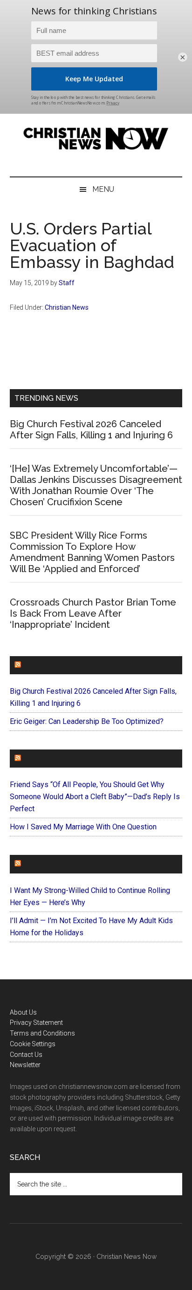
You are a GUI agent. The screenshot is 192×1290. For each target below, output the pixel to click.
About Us (23, 1012)
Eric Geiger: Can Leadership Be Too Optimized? (87, 721)
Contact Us (26, 1054)
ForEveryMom (52, 864)
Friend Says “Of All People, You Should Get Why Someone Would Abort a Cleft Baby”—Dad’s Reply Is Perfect (95, 796)
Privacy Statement (36, 1022)
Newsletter (25, 1064)
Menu (103, 189)
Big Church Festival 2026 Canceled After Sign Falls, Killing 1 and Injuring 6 (91, 429)
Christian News (67, 307)
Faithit (37, 758)
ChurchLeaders (56, 665)
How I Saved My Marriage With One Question (83, 826)
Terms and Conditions (42, 1033)
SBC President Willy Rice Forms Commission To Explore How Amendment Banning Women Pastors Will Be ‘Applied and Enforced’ (92, 552)
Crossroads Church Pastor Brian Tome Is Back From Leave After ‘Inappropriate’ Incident (93, 613)
